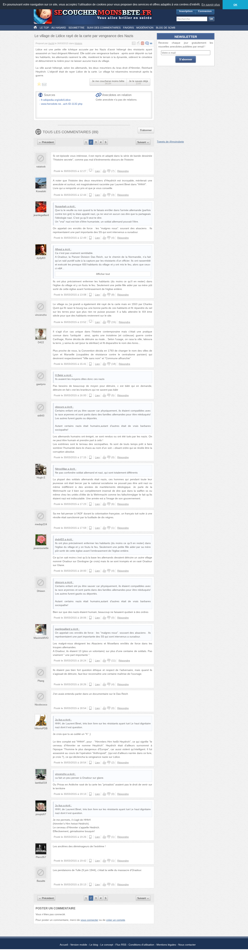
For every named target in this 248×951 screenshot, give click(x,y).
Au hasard (58, 27)
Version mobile (78, 944)
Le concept (106, 944)
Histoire (78, 43)
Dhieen (41, 590)
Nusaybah (61, 206)
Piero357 (41, 857)
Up (104, 171)
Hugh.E (41, 477)
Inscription (186, 11)
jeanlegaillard (41, 215)
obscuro (59, 406)
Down (109, 171)
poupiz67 (41, 814)
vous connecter (89, 919)
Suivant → (143, 142)
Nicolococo (41, 704)
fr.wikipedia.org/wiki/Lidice (56, 99)
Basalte (41, 880)
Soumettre (76, 27)
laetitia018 (41, 782)
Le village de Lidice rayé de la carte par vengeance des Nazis (83, 36)
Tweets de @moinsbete (170, 141)
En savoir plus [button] (211, 4)
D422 (41, 342)
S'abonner (146, 130)
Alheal (58, 249)
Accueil (64, 944)
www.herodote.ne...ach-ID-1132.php (61, 103)
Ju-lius (58, 719)
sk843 (40, 415)
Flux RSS (120, 944)
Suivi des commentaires (104, 27)
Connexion (205, 11)
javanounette (41, 548)
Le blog (94, 944)
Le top (44, 27)
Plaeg (41, 680)
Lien (97, 171)
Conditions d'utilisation (141, 944)
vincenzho (41, 314)
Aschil (51, 43)
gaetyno (41, 384)
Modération (144, 27)
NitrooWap (61, 468)
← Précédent (46, 142)
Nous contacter (187, 944)
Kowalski (41, 191)
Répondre (123, 171)
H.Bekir (59, 375)
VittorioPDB (40, 728)
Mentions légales (166, 944)
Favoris (128, 27)
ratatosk (41, 166)
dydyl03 (40, 257)
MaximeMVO (41, 637)
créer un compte (115, 919)
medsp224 (41, 524)
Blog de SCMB (165, 27)
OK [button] (235, 4)
